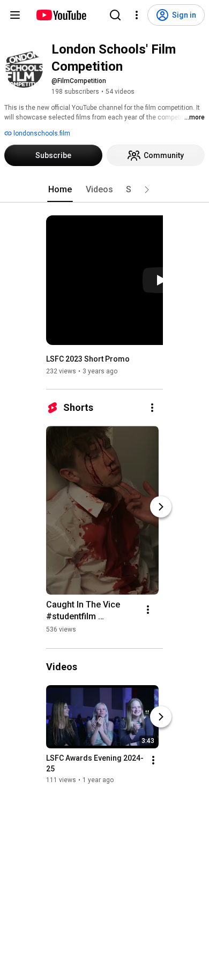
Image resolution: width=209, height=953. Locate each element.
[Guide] (15, 15)
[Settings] (136, 15)
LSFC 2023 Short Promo (88, 359)
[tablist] (104, 189)
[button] (147, 189)
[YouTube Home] (61, 15)
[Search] (115, 15)
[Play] (161, 280)
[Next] (160, 506)
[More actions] (152, 407)
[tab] (60, 189)
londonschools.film (41, 133)
